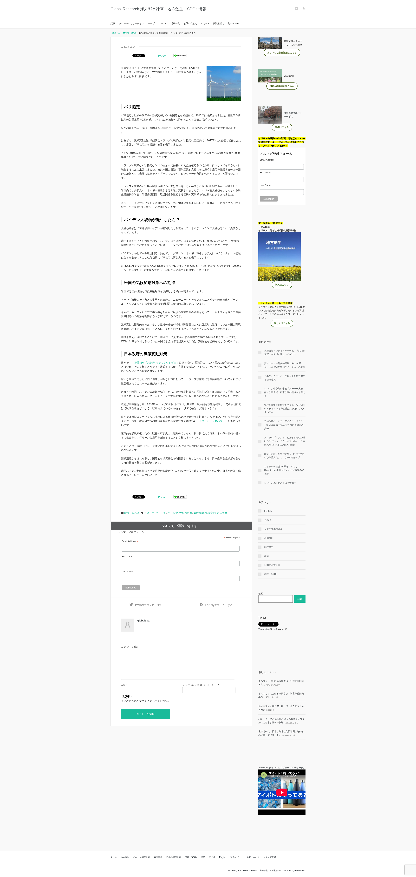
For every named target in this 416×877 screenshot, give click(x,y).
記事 (112, 23)
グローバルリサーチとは (131, 23)
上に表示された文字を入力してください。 (145, 701)
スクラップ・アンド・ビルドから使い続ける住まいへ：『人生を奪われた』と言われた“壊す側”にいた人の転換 (284, 441)
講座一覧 (175, 23)
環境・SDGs (131, 513)
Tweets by (263, 629)
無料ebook (233, 23)
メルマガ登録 (269, 857)
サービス (152, 23)
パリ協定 (173, 513)
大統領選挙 (185, 513)
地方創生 (268, 547)
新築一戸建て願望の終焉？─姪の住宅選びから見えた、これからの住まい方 (284, 455)
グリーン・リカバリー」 (213, 420)
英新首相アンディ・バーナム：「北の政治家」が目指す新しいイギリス (284, 352)
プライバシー (236, 857)
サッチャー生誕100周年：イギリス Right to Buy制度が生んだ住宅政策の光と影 (284, 470)
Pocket (162, 56)
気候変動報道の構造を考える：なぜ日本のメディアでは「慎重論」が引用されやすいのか (284, 408)
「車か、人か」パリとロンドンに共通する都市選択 (284, 378)
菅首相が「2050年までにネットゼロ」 (156, 362)
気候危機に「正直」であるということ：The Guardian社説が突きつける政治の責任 (284, 425)
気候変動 (210, 513)
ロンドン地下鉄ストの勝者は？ (280, 482)
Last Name (127, 571)
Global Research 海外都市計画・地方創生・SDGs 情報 (158, 9)
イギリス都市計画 (273, 529)
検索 (260, 593)
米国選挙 (222, 513)
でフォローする (148, 605)
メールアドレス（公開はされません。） (199, 685)
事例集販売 (218, 23)
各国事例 (268, 538)
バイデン (161, 513)
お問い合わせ (190, 23)
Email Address (130, 541)
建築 (266, 556)
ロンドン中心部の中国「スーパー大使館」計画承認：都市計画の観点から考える (284, 392)
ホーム (113, 857)
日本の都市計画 (272, 565)
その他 (267, 520)
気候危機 (199, 513)
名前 (123, 685)
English (205, 23)
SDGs (164, 23)
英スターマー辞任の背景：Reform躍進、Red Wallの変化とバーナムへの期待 (284, 365)
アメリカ (149, 513)
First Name (127, 556)
